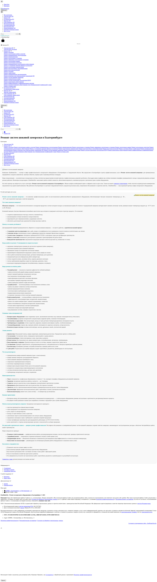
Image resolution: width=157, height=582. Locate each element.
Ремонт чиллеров (9, 52)
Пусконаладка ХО (9, 19)
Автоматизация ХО (9, 25)
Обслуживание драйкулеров (12, 95)
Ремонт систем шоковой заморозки (13, 77)
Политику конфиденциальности (83, 574)
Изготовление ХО (9, 26)
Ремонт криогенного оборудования (14, 82)
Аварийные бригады (10, 471)
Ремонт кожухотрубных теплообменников (15, 68)
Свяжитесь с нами (7, 459)
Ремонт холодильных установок (13, 58)
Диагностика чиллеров (10, 49)
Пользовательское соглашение (27, 520)
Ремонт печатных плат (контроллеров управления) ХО (19, 76)
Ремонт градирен (8, 71)
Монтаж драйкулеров (10, 92)
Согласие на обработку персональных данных (50, 520)
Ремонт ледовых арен (10, 86)
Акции (6, 483)
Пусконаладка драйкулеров (11, 89)
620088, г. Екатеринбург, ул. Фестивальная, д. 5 (19, 490)
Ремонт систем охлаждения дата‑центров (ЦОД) (17, 80)
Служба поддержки (6, 474)
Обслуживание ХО (9, 22)
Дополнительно (5, 481)
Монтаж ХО (7, 20)
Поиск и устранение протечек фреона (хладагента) (18, 65)
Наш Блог (6, 4)
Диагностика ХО (8, 16)
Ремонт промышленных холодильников (15, 55)
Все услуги (7, 31)
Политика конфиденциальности (10, 520)
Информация (4, 465)
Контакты (6, 6)
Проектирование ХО (10, 28)
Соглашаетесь (49, 574)
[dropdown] (2, 1)
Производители (8, 485)
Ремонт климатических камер (12, 79)
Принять (3, 580)
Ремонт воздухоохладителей (12, 70)
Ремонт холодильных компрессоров (14, 67)
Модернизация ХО (9, 23)
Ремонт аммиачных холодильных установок (16, 59)
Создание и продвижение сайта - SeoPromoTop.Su (142, 523)
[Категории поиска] (2, 12)
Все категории (8, 15)
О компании (7, 468)
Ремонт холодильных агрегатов (13, 62)
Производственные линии (11, 29)
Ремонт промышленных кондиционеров (15, 74)
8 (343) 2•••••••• (5, 35)
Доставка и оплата (9, 469)
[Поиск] (19, 34)
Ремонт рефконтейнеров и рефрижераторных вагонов (19, 83)
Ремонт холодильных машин (12, 61)
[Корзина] (3, 40)
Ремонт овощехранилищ (11, 56)
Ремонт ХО (7, 18)
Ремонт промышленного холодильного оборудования (19, 64)
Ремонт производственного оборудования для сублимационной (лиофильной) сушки (28, 84)
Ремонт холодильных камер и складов (14, 53)
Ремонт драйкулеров (9, 73)
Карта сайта (7, 478)
